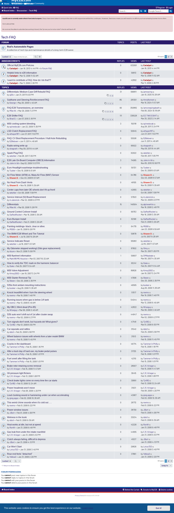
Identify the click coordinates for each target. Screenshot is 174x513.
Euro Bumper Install (16, 219)
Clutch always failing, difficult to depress (26, 439)
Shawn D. (14, 178)
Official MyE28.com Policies (20, 65)
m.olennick (14, 200)
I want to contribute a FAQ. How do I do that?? (29, 80)
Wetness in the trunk (17, 417)
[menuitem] (16, 8)
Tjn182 (12, 324)
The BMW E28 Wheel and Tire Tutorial (25, 234)
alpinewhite (148, 204)
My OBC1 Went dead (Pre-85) (21, 307)
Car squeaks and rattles (18, 329)
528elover (14, 141)
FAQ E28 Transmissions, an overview (25, 108)
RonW (12, 427)
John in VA (14, 163)
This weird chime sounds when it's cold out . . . (29, 402)
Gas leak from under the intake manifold (26, 432)
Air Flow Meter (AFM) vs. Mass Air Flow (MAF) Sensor (33, 175)
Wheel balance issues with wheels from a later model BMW (35, 336)
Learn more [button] (87, 508)
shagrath (14, 148)
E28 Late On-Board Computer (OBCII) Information (31, 160)
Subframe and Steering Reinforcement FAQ (28, 100)
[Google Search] (171, 11)
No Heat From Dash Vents (19, 182)
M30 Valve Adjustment (18, 270)
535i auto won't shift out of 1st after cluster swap (30, 314)
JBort (12, 412)
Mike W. (13, 110)
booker (12, 288)
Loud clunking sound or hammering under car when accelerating (38, 395)
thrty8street (148, 99)
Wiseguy (13, 310)
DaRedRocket (16, 214)
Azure (12, 251)
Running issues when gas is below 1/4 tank (28, 300)
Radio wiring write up (17, 145)
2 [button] (168, 57)
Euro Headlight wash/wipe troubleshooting (27, 167)
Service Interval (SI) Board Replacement (26, 197)
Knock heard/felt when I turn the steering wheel (29, 292)
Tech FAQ (8, 37)
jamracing (147, 91)
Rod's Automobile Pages (20, 46)
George (13, 102)
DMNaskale (148, 255)
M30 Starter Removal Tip (19, 278)
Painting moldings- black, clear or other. (26, 226)
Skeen (12, 280)
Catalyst (14, 68)
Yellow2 (13, 456)
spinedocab (15, 126)
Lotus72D (14, 449)
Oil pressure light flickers (19, 373)
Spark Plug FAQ (15, 153)
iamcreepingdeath (151, 107)
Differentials (13, 204)
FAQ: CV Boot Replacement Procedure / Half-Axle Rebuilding (36, 138)
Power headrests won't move (21, 388)
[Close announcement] (171, 17)
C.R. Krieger (15, 368)
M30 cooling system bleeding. (21, 124)
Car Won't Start (14, 446)
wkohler (13, 156)
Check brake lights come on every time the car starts (32, 380)
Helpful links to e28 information (22, 73)
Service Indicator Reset (18, 241)
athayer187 (14, 134)
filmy (145, 248)
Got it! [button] (159, 508)
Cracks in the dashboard (19, 344)
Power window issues (17, 410)
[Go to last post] (153, 65)
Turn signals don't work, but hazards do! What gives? (32, 322)
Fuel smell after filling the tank (21, 358)
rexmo (12, 295)
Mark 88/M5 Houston (19, 258)
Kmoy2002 (14, 273)
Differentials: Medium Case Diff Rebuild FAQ (28, 92)
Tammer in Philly (17, 346)
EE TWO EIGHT (150, 115)
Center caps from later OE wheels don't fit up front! (31, 190)
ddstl (12, 332)
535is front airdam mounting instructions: (26, 285)
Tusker (12, 170)
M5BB (12, 229)
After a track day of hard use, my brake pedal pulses (32, 351)
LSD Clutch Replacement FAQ (22, 131)
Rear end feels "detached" (19, 454)
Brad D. (13, 118)
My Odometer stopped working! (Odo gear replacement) (33, 248)
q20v (12, 94)
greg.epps (14, 398)
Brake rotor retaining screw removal (24, 366)
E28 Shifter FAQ (15, 116)
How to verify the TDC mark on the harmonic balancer (33, 263)
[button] (171, 56)
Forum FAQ (47, 68)
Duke (12, 266)
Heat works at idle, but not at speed (24, 424)
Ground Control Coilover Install (22, 212)
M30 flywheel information (19, 256)
